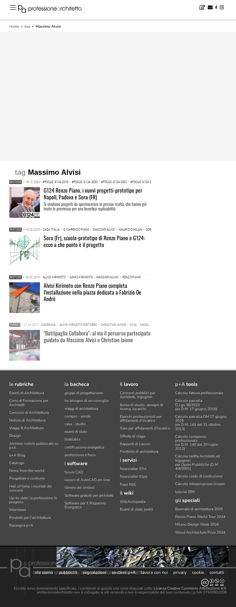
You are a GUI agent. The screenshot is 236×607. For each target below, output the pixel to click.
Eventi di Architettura (26, 392)
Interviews (17, 509)
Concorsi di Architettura (29, 412)
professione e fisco (80, 454)
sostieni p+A (124, 572)
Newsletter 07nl (133, 468)
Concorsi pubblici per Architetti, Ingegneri (137, 394)
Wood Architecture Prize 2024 (200, 532)
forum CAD (74, 472)
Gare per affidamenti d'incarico (145, 428)
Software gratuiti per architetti (89, 495)
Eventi (15, 325)
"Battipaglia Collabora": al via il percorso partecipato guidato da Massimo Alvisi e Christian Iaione (97, 336)
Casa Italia (51, 230)
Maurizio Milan (130, 230)
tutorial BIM (185, 491)
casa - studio (75, 423)
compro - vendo (78, 416)
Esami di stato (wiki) (136, 509)
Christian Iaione (113, 325)
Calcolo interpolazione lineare (200, 483)
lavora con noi (154, 572)
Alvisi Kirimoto (54, 277)
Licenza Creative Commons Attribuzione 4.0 (190, 588)
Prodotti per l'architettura (30, 517)
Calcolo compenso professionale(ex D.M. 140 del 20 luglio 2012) (196, 442)
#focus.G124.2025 (143, 182)
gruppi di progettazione (84, 392)
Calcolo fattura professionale (199, 392)
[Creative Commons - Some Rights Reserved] (118, 582)
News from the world (26, 470)
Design (15, 435)
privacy (180, 572)
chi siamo (44, 572)
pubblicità (68, 572)
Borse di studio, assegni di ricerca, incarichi (141, 406)
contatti (217, 572)
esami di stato (76, 431)
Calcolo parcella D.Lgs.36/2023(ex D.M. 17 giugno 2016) (196, 404)
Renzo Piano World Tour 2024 (200, 516)
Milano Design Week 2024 (197, 524)
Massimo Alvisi (104, 230)
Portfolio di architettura (139, 451)
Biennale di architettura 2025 (199, 509)
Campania (48, 325)
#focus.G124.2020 (84, 182)
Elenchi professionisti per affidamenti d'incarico (141, 418)
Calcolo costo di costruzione (198, 476)
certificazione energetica (84, 447)
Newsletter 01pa (133, 476)
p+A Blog (17, 455)
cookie (198, 572)
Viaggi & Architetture (26, 427)
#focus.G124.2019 (55, 182)
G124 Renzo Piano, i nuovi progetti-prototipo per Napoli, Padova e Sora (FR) (93, 193)
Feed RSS (128, 484)
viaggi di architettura (81, 408)
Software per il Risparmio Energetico (85, 505)
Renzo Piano (131, 277)
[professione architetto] (53, 10)
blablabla (72, 439)
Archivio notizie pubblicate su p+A (33, 445)
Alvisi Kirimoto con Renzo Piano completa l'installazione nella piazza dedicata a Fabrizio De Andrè (92, 292)
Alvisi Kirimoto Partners (78, 325)
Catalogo (16, 462)
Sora (149, 230)
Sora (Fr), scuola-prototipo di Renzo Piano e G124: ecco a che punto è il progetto (94, 241)
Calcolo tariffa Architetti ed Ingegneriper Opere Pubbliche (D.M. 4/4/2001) (197, 462)
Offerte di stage (132, 436)
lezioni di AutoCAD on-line (87, 479)
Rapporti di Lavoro (135, 443)
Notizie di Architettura (27, 420)
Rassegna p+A (21, 525)
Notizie (15, 182)
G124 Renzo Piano (76, 230)
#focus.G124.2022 (114, 182)
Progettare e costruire (27, 478)
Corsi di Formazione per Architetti (28, 402)
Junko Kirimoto (80, 277)
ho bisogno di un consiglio (87, 400)
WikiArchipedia (132, 501)
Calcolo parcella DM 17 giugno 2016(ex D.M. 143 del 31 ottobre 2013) (201, 422)
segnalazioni (94, 572)
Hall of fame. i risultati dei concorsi (30, 488)
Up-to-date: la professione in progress (33, 499)
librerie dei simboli (80, 487)
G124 (133, 325)
